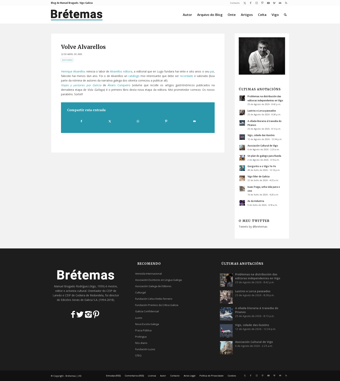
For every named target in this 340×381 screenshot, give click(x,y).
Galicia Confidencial (147, 311)
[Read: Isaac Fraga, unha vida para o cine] (242, 188)
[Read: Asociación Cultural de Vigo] (242, 147)
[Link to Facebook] (250, 3)
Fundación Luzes (145, 349)
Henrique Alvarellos (73, 71)
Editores (67, 60)
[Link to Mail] (280, 3)
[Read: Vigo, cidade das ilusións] (242, 137)
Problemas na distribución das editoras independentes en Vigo (257, 276)
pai (212, 71)
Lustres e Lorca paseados (262, 110)
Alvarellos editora (121, 71)
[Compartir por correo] (194, 121)
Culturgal (140, 292)
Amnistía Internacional (148, 273)
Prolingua (141, 336)
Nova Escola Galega (147, 324)
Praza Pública (143, 330)
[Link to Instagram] (256, 3)
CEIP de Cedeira (75, 295)
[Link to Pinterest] (262, 3)
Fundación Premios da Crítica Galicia (156, 305)
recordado (186, 76)
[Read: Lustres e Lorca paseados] (242, 112)
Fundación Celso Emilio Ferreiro (153, 298)
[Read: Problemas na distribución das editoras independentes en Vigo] (242, 98)
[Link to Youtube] (268, 3)
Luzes (138, 318)
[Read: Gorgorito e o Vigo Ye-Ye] (242, 168)
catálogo (134, 76)
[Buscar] (285, 14)
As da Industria (256, 200)
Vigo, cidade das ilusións (261, 135)
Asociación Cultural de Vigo (263, 145)
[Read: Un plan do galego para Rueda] (242, 157)
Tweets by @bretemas (253, 226)
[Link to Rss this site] (286, 3)
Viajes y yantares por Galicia (81, 85)
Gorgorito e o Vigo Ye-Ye (262, 166)
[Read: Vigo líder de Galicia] (242, 178)
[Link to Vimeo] (274, 3)
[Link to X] (245, 3)
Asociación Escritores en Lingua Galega (158, 280)
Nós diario (141, 343)
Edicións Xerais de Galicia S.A (79, 300)
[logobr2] (77, 14)
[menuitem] (234, 3)
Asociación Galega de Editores (153, 286)
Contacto (235, 2)
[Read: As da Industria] (242, 202)
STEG (138, 355)
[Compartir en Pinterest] (166, 121)
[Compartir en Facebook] (81, 121)
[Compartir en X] (110, 121)
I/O (79, 375)
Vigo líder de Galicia (259, 176)
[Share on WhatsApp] (138, 121)
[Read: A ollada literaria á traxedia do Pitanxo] (242, 122)
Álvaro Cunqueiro (119, 85)
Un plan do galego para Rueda (264, 155)
